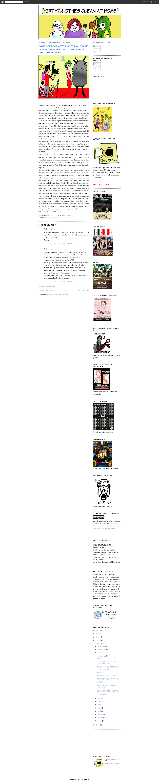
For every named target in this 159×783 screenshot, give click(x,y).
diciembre (101, 646)
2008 (98, 643)
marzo (100, 714)
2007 (98, 725)
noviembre (102, 650)
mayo (100, 708)
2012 (98, 631)
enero (100, 721)
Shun (57, 217)
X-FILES (100, 682)
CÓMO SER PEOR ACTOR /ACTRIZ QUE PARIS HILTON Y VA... (107, 661)
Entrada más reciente (46, 290)
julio (99, 701)
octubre (101, 653)
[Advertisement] (104, 741)
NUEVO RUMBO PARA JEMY (108, 679)
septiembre (102, 656)
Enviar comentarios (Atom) (58, 295)
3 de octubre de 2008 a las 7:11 (60, 243)
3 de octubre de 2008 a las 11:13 (60, 281)
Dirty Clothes (113, 759)
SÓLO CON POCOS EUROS (107, 676)
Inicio (66, 290)
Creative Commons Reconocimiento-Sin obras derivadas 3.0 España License (106, 526)
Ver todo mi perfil (112, 763)
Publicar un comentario (47, 287)
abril (99, 711)
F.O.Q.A (100, 672)
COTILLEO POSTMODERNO (107, 691)
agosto (100, 698)
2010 (98, 637)
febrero (100, 718)
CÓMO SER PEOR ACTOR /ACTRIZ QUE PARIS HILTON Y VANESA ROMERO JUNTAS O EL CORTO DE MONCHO (63, 49)
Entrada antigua (83, 290)
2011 (98, 634)
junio (100, 705)
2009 (98, 640)
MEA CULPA (101, 694)
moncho (51, 217)
